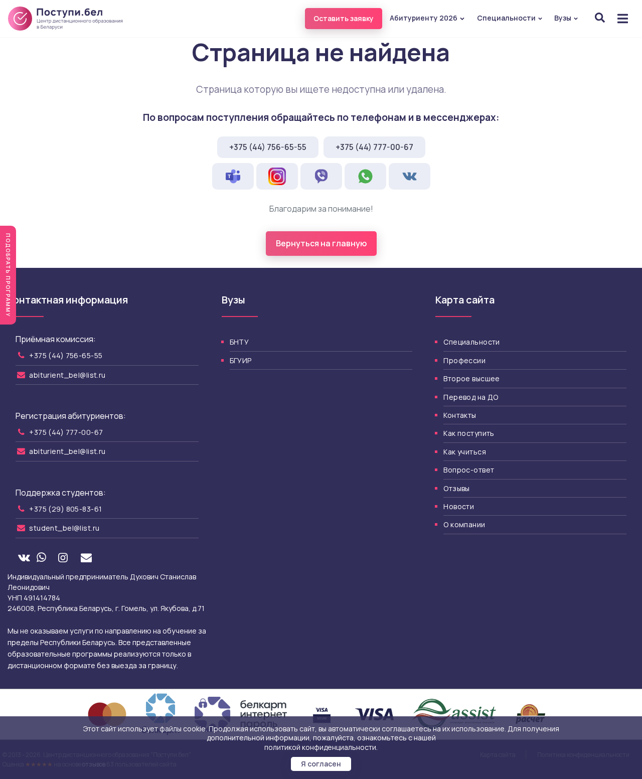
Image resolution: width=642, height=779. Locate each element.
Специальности (507, 18)
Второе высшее (471, 378)
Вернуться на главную (321, 243)
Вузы (563, 18)
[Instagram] (63, 558)
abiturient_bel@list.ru (67, 375)
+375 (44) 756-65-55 (267, 146)
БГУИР (241, 360)
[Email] (86, 558)
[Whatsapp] (41, 558)
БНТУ (239, 342)
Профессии (464, 360)
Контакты (459, 415)
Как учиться (464, 451)
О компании (464, 524)
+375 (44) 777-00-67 (374, 146)
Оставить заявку (343, 18)
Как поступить (468, 433)
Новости (458, 506)
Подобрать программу (8, 275)
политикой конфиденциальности (320, 747)
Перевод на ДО (470, 397)
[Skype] (233, 176)
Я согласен (321, 763)
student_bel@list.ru (64, 528)
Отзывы (456, 488)
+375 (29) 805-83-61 (65, 509)
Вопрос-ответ (468, 470)
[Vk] (24, 558)
